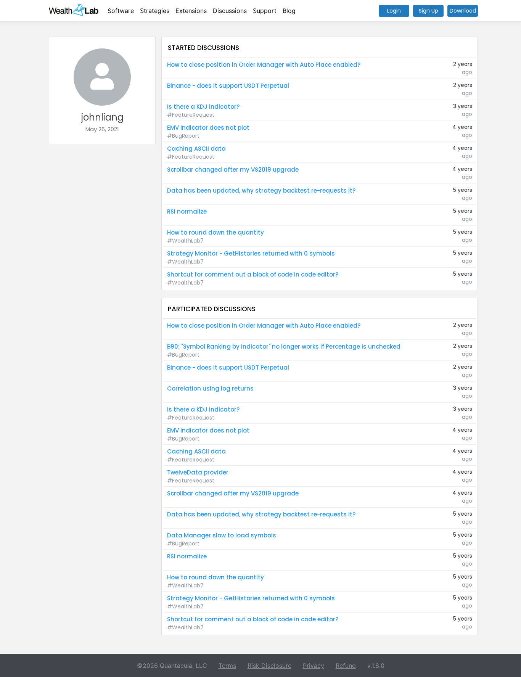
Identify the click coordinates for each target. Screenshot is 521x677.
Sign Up (428, 10)
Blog (289, 10)
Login (394, 10)
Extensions (191, 10)
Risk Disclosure (269, 665)
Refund (346, 665)
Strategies (154, 10)
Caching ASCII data (196, 149)
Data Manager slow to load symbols (221, 535)
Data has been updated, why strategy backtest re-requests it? (261, 191)
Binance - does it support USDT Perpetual (228, 86)
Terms (227, 665)
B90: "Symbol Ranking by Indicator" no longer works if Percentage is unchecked (283, 347)
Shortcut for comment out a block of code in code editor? (252, 274)
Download (463, 10)
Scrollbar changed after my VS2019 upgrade (233, 170)
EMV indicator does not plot (208, 128)
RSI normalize (187, 211)
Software (121, 10)
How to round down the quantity (215, 232)
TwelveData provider (197, 472)
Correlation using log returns (210, 388)
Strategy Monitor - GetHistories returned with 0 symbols (251, 253)
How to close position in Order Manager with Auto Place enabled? (263, 65)
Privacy (313, 665)
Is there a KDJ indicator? (203, 107)
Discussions (230, 10)
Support (265, 10)
